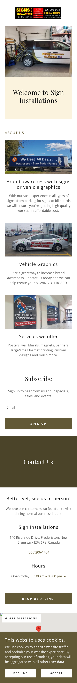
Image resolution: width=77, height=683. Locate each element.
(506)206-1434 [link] (38, 552)
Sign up (38, 423)
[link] (38, 13)
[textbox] (38, 407)
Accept (56, 673)
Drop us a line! (38, 599)
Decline (20, 673)
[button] (64, 576)
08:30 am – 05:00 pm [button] (46, 576)
